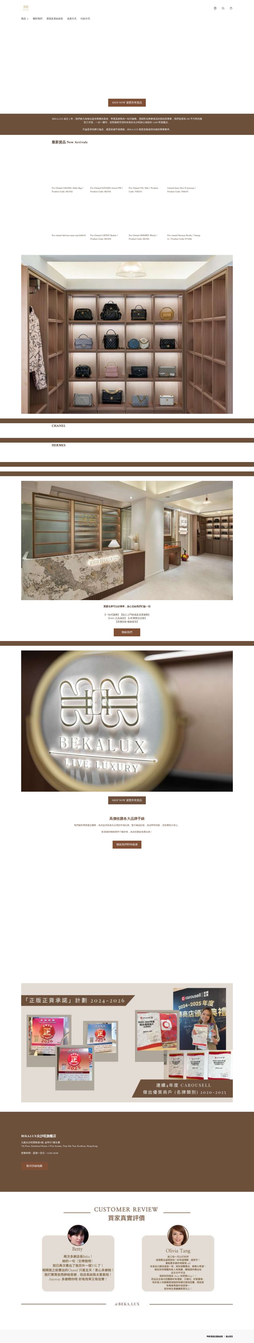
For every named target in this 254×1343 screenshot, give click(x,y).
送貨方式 (71, 18)
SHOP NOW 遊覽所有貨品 (127, 102)
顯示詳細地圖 (34, 1166)
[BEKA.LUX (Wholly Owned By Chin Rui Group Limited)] (26, 8)
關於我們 (37, 18)
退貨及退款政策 (54, 18)
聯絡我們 (127, 632)
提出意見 (229, 1336)
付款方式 (85, 18)
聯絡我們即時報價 (127, 844)
